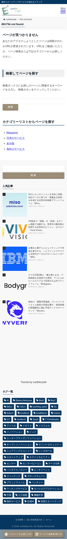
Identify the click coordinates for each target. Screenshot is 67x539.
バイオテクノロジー (17, 469)
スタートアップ (15, 457)
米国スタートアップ (51, 501)
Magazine (12, 132)
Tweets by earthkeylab (34, 382)
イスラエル (44, 425)
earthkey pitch (40, 406)
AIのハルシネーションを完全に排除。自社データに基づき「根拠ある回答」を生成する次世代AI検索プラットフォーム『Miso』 (46, 199)
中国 (9, 495)
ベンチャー (37, 482)
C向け (23, 406)
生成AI (30, 501)
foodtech (24, 413)
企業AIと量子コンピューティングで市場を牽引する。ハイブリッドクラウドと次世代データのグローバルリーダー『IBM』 (46, 252)
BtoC (53, 400)
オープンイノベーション (19, 444)
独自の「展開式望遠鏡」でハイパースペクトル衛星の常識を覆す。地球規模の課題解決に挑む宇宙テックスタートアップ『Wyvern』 (46, 306)
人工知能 (22, 495)
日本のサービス (16, 138)
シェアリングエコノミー (19, 451)
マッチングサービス (17, 488)
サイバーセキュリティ (50, 444)
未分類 (10, 143)
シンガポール (45, 451)
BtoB (41, 400)
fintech (10, 413)
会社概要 (19, 520)
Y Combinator (52, 419)
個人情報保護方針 (34, 520)
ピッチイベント (42, 469)
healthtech (41, 413)
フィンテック (13, 476)
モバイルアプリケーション (47, 488)
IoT (8, 419)
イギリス (27, 425)
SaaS (35, 419)
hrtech (57, 413)
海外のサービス (16, 149)
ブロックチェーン (36, 476)
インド (32, 432)
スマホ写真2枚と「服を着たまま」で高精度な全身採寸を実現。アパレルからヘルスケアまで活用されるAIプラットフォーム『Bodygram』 (46, 279)
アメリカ (11, 425)
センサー (11, 463)
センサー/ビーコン (32, 463)
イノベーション (15, 432)
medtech (21, 419)
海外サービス (13, 501)
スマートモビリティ (39, 457)
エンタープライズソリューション (24, 438)
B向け (10, 406)
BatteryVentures (24, 400)
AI (8, 400)
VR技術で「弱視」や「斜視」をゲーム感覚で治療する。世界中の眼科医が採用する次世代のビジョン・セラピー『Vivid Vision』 (46, 225)
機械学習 (38, 495)
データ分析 (54, 463)
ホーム (49, 520)
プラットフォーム (16, 482)
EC (55, 406)
